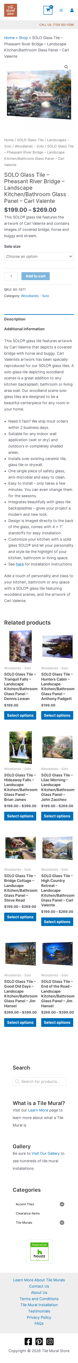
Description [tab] (14, 319)
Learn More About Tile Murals (39, 1280)
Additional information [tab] (24, 329)
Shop (23, 38)
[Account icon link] (72, 10)
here (20, 564)
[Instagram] (50, 1341)
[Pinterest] (39, 1341)
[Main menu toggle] (61, 10)
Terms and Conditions (39, 1299)
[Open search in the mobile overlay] (39, 1081)
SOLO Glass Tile (30, 140)
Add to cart (36, 276)
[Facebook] (28, 1341)
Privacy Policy (39, 1317)
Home (9, 38)
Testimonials (39, 1311)
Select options (20, 715)
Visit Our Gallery (46, 1153)
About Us (39, 1292)
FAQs (39, 1323)
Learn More (38, 1110)
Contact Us (39, 1286)
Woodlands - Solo (29, 146)
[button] (66, 67)
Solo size (12, 246)
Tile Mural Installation (39, 1305)
